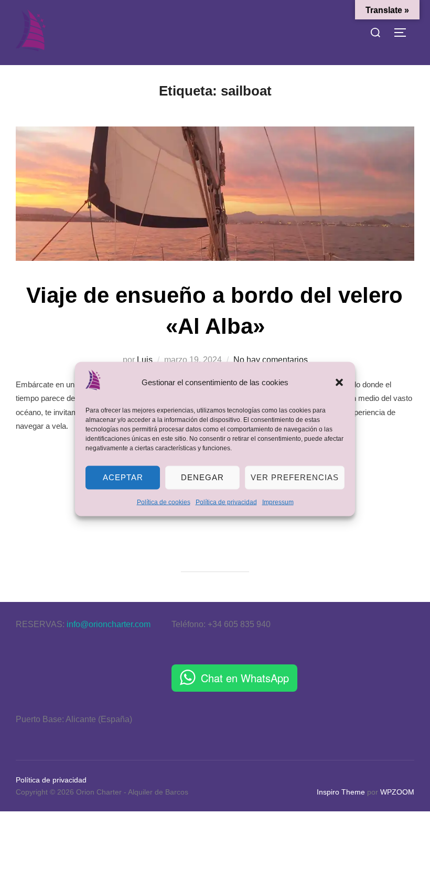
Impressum (278, 501)
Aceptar (123, 477)
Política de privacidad (226, 501)
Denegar (202, 477)
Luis (145, 359)
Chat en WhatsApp (245, 677)
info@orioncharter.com (108, 624)
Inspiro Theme (341, 792)
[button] (339, 382)
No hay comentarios (270, 359)
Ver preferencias (295, 477)
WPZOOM (397, 792)
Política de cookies (163, 501)
